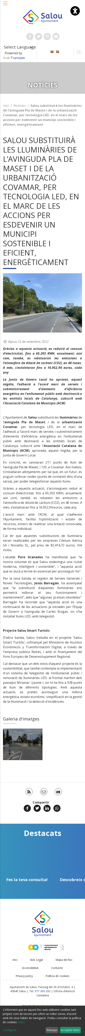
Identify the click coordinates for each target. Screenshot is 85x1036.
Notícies (20, 105)
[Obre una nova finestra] (29, 36)
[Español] (57, 51)
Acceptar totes (70, 1030)
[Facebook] (27, 808)
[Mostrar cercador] (79, 52)
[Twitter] (37, 808)
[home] (42, 16)
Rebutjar (51, 1030)
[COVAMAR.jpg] (22, 744)
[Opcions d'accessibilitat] (75, 11)
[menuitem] (52, 51)
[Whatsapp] (56, 808)
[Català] (52, 51)
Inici (6, 105)
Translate (17, 58)
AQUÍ (21, 1022)
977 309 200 (42, 991)
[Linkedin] (47, 808)
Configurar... (10, 1030)
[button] (5, 5)
